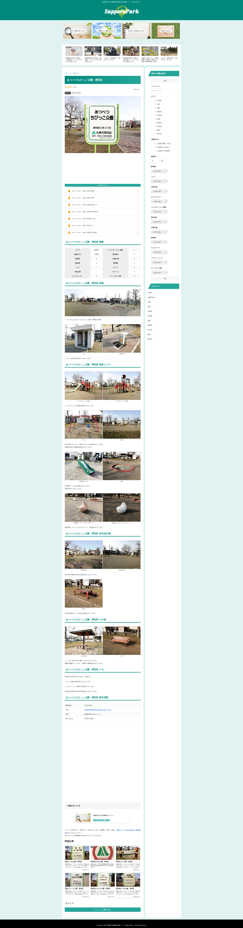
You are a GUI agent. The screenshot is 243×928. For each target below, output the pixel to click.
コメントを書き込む (103, 910)
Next (180, 55)
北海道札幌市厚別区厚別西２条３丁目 (97, 710)
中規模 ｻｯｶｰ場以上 (163, 147)
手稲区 (159, 115)
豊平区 (159, 134)
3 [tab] (124, 66)
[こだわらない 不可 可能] (159, 222)
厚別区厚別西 (77, 93)
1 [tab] (119, 66)
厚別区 (68, 93)
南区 (158, 108)
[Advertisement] (103, 168)
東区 (158, 119)
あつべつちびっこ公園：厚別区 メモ (83, 225)
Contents (100, 185)
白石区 (159, 126)
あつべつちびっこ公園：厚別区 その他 (83, 218)
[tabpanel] (74, 54)
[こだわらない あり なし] (159, 171)
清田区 (159, 123)
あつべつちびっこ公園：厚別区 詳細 (83, 198)
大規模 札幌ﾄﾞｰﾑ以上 (164, 143)
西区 (158, 130)
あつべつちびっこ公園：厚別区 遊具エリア (85, 204)
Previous (63, 55)
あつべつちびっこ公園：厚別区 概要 (83, 191)
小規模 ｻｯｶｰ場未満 (163, 151)
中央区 (159, 100)
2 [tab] (121, 66)
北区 (158, 104)
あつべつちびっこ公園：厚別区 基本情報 (84, 232)
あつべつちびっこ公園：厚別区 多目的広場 (85, 211)
